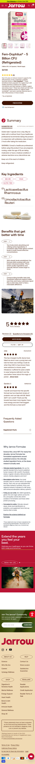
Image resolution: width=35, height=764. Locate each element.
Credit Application (26, 690)
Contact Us (24, 661)
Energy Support (7, 694)
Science (4, 661)
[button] (8, 75)
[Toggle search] (29, 6)
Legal (26, 751)
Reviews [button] (6, 334)
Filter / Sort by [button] (17, 345)
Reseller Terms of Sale (26, 695)
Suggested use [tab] (7, 126)
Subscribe (28, 625)
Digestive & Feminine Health (7, 685)
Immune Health (7, 707)
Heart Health (6, 697)
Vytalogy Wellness (8, 672)
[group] (4, 45)
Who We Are (6, 665)
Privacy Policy (15, 745)
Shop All (4, 714)
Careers (4, 669)
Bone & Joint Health (6, 702)
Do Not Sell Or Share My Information (13, 751)
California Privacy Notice (9, 748)
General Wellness (8, 710)
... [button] (13, 377)
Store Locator (25, 665)
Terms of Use (6, 745)
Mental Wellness (7, 690)
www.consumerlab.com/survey (12, 738)
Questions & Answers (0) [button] (23, 334)
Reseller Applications (24, 685)
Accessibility (5, 754)
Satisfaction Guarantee (24, 670)
